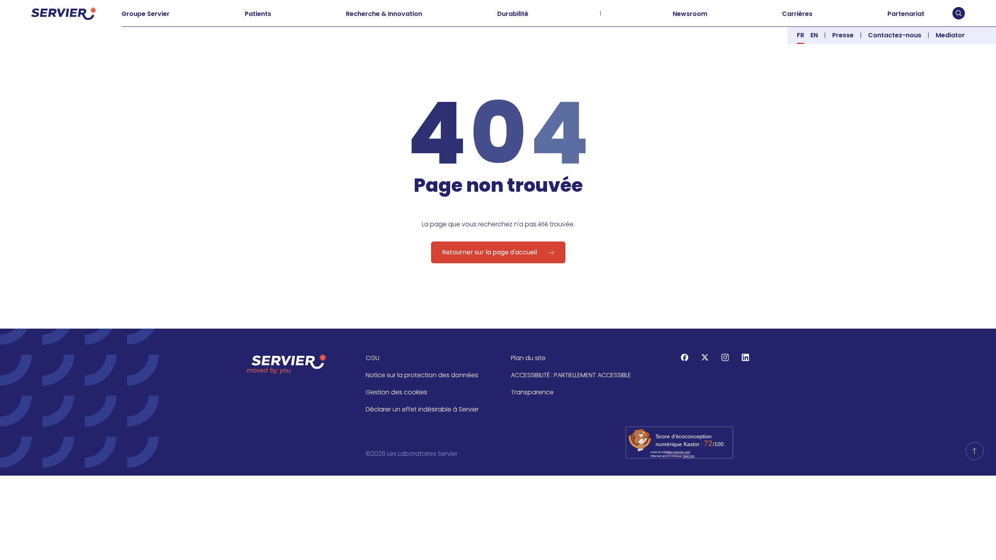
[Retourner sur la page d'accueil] (975, 451)
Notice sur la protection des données (422, 375)
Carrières (797, 13)
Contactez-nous (894, 35)
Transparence (532, 392)
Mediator (950, 35)
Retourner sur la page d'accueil (489, 252)
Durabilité (512, 13)
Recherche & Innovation (384, 13)
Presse (843, 35)
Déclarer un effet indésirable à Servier (422, 409)
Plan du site (528, 358)
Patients (258, 13)
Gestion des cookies (396, 392)
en (814, 35)
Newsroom (690, 13)
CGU (372, 358)
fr (800, 35)
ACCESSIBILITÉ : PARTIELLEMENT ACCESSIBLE (571, 375)
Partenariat (905, 13)
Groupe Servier (145, 13)
